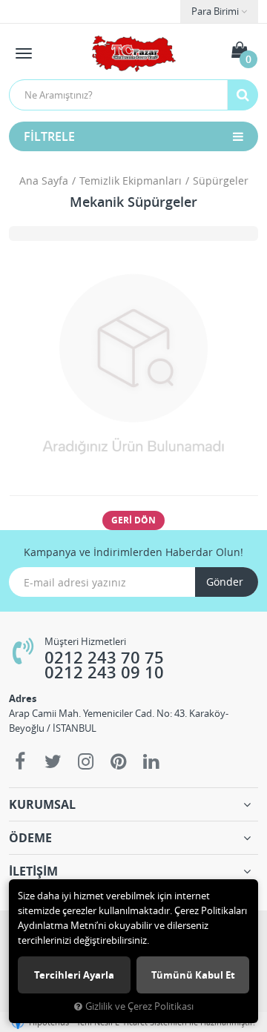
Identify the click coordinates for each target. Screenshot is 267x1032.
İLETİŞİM (33, 871)
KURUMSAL (42, 804)
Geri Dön (133, 520)
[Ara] (242, 95)
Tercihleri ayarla (74, 975)
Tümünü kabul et (193, 975)
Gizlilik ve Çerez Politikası (139, 1006)
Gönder (224, 582)
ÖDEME (30, 838)
